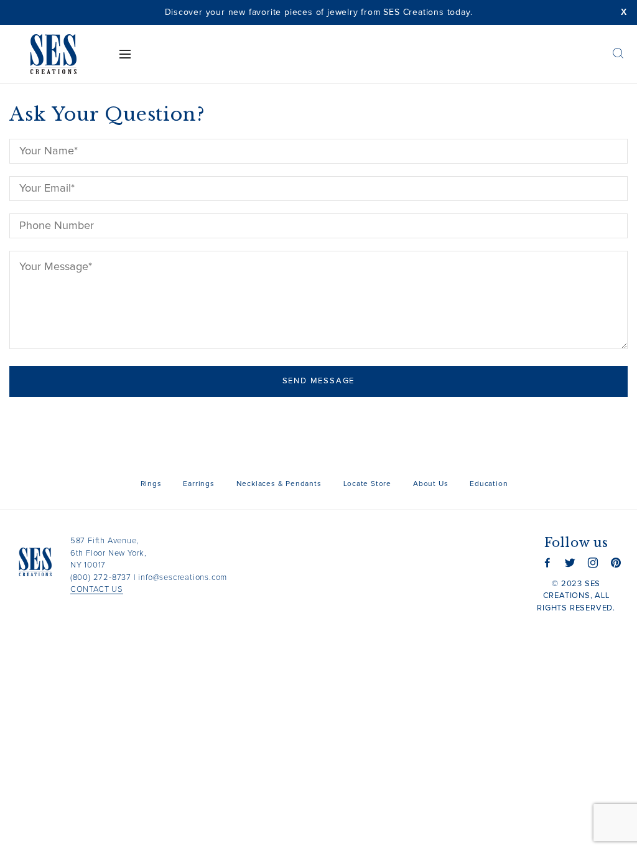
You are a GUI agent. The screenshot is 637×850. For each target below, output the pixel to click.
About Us (430, 484)
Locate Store (367, 484)
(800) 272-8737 (100, 578)
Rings (151, 484)
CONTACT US (96, 590)
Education (489, 484)
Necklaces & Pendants (279, 484)
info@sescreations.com (182, 578)
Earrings (198, 484)
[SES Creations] (53, 54)
